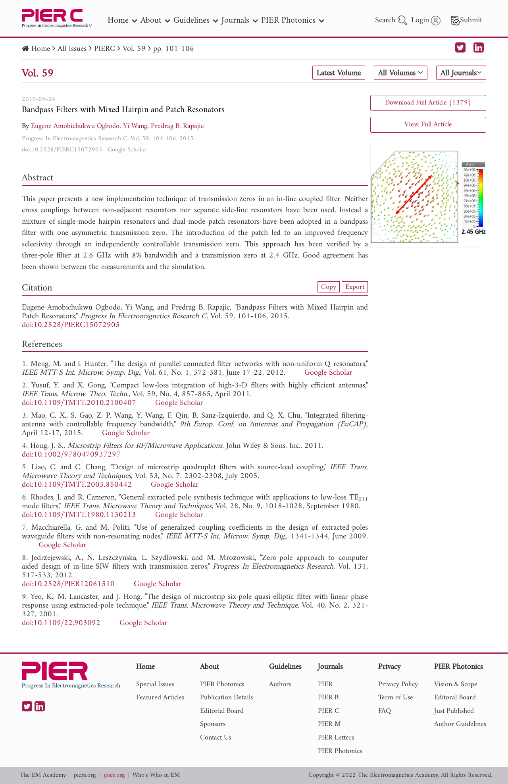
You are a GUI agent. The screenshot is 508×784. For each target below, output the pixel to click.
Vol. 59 (134, 49)
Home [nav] (118, 20)
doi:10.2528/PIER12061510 (68, 584)
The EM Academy (43, 775)
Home (40, 49)
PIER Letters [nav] (336, 738)
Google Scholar (127, 149)
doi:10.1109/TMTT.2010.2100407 (79, 403)
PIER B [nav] (328, 697)
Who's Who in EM (156, 775)
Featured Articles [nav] (160, 697)
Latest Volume (339, 73)
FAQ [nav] (384, 711)
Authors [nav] (280, 684)
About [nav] (151, 20)
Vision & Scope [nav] (455, 684)
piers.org (85, 775)
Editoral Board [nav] (455, 697)
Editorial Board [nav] (222, 711)
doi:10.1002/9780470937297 (71, 455)
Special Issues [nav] (155, 684)
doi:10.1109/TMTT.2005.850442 (77, 485)
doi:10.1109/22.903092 (61, 623)
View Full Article (428, 124)
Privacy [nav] (389, 667)
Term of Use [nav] (395, 697)
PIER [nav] (325, 684)
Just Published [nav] (454, 711)
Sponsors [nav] (212, 724)
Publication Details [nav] (226, 697)
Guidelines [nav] (191, 20)
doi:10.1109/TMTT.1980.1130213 (79, 515)
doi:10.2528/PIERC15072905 (62, 149)
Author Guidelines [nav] (460, 724)
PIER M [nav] (329, 724)
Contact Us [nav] (215, 738)
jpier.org (114, 775)
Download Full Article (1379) (428, 103)
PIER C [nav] (328, 711)
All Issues (72, 49)
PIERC (104, 49)
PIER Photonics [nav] (288, 20)
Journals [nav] (235, 20)
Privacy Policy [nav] (398, 684)
